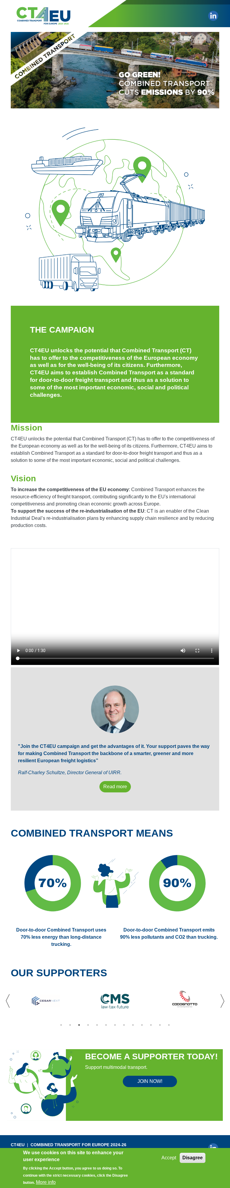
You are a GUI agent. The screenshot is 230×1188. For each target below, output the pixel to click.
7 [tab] (115, 1025)
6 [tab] (106, 1025)
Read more (115, 786)
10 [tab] (142, 1025)
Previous (8, 1001)
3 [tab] (79, 1025)
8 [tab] (124, 1025)
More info (46, 1182)
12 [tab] (160, 1025)
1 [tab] (61, 1025)
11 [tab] (151, 1025)
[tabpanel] (45, 1001)
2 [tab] (70, 1025)
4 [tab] (88, 1025)
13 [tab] (169, 1025)
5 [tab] (97, 1025)
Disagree (192, 1157)
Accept (168, 1157)
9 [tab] (133, 1025)
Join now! (149, 1081)
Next (222, 1001)
